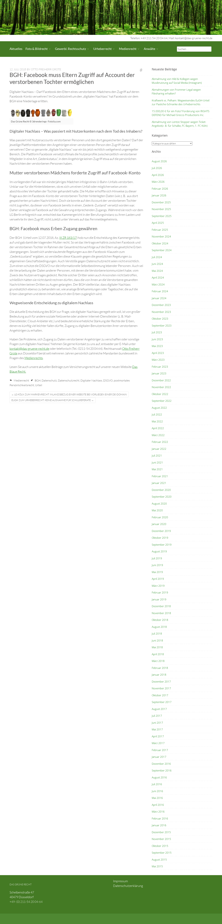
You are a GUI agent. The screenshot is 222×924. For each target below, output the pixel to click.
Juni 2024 (157, 264)
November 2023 (161, 312)
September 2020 (162, 496)
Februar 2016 (160, 818)
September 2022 (162, 400)
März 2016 (158, 811)
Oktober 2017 (160, 695)
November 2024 (161, 236)
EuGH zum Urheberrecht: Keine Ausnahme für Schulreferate (52, 400)
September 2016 (162, 770)
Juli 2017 (157, 715)
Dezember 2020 (161, 490)
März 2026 (158, 181)
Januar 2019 (159, 599)
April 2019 (158, 578)
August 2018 (159, 626)
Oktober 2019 (160, 537)
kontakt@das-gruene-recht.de (29, 348)
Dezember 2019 (161, 531)
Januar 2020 (159, 524)
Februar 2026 (160, 188)
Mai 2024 (157, 270)
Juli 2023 (157, 332)
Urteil (38, 385)
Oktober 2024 (160, 243)
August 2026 (159, 161)
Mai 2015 (157, 866)
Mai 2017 (157, 729)
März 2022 (158, 435)
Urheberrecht (102, 49)
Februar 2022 (160, 442)
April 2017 (158, 736)
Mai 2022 (157, 421)
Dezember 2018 (161, 606)
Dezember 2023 (161, 305)
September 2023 (162, 325)
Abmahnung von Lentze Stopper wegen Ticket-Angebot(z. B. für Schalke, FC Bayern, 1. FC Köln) (179, 124)
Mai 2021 (157, 469)
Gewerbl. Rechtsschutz (70, 49)
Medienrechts (33, 358)
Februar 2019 (160, 592)
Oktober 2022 (160, 394)
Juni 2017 (157, 722)
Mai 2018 (157, 647)
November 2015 (161, 839)
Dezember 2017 (161, 681)
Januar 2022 (159, 448)
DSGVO (108, 380)
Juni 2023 (157, 339)
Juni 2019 (157, 565)
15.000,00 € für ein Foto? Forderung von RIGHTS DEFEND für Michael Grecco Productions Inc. (180, 113)
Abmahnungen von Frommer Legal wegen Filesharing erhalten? (176, 91)
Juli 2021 (157, 455)
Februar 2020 (160, 517)
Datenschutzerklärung (128, 886)
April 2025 (158, 222)
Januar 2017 (159, 756)
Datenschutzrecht (68, 380)
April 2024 (158, 277)
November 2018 (161, 613)
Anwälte (149, 49)
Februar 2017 (160, 750)
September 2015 (162, 852)
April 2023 (158, 353)
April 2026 (158, 175)
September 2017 (162, 702)
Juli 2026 (157, 168)
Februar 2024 (160, 291)
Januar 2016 (159, 825)
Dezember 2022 (161, 380)
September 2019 (162, 544)
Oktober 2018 (160, 620)
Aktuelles (16, 49)
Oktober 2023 (160, 318)
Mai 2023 (157, 346)
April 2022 (158, 428)
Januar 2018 (159, 674)
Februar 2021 (160, 476)
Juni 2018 (157, 640)
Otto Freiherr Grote (46, 69)
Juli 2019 (157, 558)
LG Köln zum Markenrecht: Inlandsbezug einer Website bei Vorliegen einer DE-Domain (69, 394)
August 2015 (159, 859)
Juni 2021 (157, 462)
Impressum (120, 881)
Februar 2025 (160, 229)
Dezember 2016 (161, 763)
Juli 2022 (157, 414)
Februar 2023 (160, 366)
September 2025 (162, 216)
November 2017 (161, 688)
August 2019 (159, 551)
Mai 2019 (157, 572)
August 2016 (159, 777)
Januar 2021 (159, 483)
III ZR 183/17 (67, 238)
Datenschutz (49, 380)
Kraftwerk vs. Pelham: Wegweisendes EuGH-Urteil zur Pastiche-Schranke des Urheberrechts (180, 102)
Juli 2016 (157, 784)
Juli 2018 (157, 633)
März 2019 (158, 585)
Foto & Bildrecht (36, 49)
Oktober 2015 (160, 846)
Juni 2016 (157, 791)
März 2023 (158, 359)
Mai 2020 (157, 510)
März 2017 (158, 743)
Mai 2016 (157, 798)
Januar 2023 (159, 373)
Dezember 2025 (161, 202)
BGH (38, 380)
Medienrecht (127, 49)
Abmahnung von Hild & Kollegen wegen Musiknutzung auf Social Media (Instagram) (177, 81)
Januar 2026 (159, 195)
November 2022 (161, 387)
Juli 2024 (157, 257)
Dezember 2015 (161, 832)
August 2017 (159, 709)
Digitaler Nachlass (91, 380)
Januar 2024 (159, 298)
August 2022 (159, 407)
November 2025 (161, 209)
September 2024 (162, 250)
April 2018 (158, 654)
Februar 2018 (160, 668)
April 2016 (158, 804)
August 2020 (159, 503)
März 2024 (158, 284)
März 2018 (158, 661)
